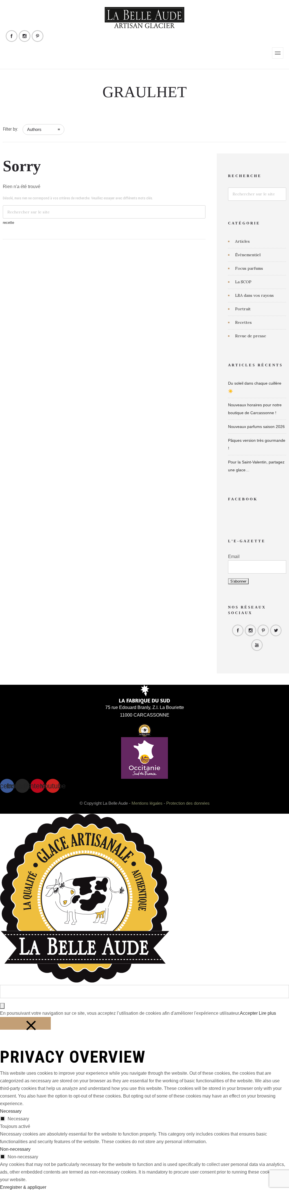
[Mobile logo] (84, 981)
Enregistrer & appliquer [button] (23, 1187)
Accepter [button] (249, 1013)
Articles (242, 241)
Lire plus (267, 1013)
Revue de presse (250, 335)
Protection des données (188, 803)
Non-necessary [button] (15, 1149)
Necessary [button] (10, 1111)
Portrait (243, 308)
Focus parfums (249, 268)
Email (234, 556)
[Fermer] (25, 1023)
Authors (34, 129)
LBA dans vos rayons (254, 295)
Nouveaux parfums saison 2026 (256, 426)
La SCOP (243, 281)
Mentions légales (147, 803)
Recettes (243, 322)
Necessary (18, 1118)
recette (8, 222)
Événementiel (247, 254)
